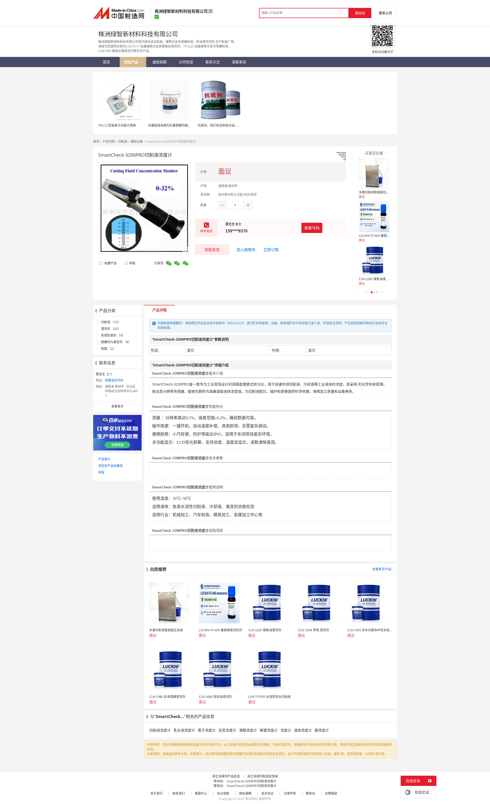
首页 (96, 141)
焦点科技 (251, 799)
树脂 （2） (108, 349)
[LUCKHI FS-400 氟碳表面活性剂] (374, 217)
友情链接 (331, 793)
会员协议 (267, 793)
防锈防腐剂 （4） (113, 335)
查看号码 (312, 227)
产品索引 (104, 459)
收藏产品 (110, 263)
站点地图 (223, 793)
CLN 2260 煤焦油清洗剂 (375, 279)
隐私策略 (245, 793)
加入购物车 (246, 249)
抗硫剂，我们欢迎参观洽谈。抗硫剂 (222, 125)
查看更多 (117, 406)
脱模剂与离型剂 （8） (116, 342)
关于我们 (156, 793)
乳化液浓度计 (184, 730)
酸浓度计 (322, 730)
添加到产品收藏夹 (110, 466)
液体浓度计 (303, 730)
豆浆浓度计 (227, 730)
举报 (132, 263)
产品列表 (109, 141)
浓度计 (285, 730)
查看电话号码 (114, 380)
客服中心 (201, 793)
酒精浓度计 (248, 730)
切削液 (122, 141)
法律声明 (290, 793)
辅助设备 (137, 141)
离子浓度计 (207, 730)
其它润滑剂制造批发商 (262, 776)
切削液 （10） (111, 322)
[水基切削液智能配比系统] (374, 173)
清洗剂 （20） (111, 329)
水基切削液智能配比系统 (376, 192)
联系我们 (179, 793)
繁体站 (310, 793)
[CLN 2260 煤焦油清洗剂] (374, 260)
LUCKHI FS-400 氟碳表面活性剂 (380, 235)
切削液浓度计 (160, 730)
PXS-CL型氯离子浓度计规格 (117, 125)
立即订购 (271, 249)
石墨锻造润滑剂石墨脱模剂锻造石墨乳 (174, 125)
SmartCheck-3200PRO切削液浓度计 (251, 781)
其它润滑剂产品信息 (226, 776)
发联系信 (212, 249)
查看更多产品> (382, 569)
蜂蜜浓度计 (269, 730)
